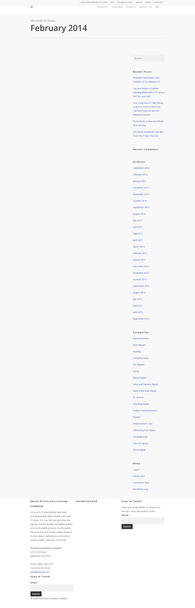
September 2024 (141, 167)
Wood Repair (139, 449)
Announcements (141, 338)
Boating (137, 351)
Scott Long (53, 56)
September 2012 (141, 285)
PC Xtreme (138, 397)
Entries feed (139, 476)
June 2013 (138, 226)
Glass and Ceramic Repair (145, 384)
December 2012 (141, 266)
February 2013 (140, 253)
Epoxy (136, 371)
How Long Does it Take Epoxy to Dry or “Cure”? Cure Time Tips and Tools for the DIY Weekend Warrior (83, 109)
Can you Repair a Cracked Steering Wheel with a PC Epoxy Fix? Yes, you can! (83, 49)
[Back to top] (97, 606)
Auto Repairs (68, 56)
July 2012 (137, 299)
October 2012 (140, 279)
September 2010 (141, 318)
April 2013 (138, 240)
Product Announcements (145, 410)
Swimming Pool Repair (144, 430)
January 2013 (139, 259)
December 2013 (141, 187)
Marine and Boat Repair (144, 390)
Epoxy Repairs (140, 377)
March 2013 (139, 246)
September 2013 (141, 207)
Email (34, 582)
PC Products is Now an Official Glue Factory (78, 174)
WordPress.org (140, 489)
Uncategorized (95, 56)
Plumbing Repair (141, 403)
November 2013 (141, 194)
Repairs (136, 417)
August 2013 (139, 213)
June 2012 (138, 305)
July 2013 (137, 220)
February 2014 (140, 174)
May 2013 (138, 233)
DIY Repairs (81, 56)
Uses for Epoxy (140, 443)
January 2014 (139, 181)
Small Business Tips (142, 423)
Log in (136, 469)
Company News (69, 181)
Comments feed (141, 482)
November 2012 (141, 272)
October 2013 (140, 200)
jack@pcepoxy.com (40, 571)
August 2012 (139, 292)
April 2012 (138, 312)
